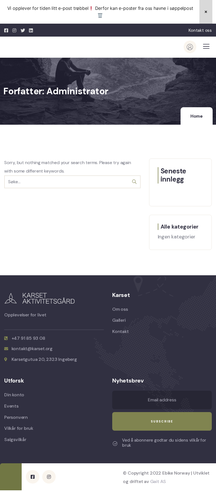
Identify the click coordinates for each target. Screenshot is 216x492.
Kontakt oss (200, 30)
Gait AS (158, 481)
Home (196, 116)
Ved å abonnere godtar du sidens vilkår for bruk (164, 442)
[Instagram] (49, 477)
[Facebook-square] (32, 477)
